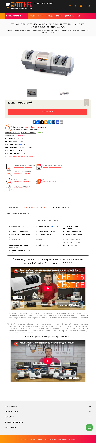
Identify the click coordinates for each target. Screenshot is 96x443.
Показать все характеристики (19, 156)
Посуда (50, 16)
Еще (78, 16)
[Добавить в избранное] (86, 101)
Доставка (69, 16)
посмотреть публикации (23, 173)
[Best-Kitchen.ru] (18, 5)
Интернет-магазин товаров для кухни (37, 439)
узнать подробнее (49, 181)
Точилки (35, 30)
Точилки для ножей (22, 30)
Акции (33, 16)
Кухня (59, 16)
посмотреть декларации (52, 167)
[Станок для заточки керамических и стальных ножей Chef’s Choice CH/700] (32, 93)
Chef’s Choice (17, 141)
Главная (9, 30)
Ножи (41, 16)
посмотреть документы (22, 181)
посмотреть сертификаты (23, 167)
